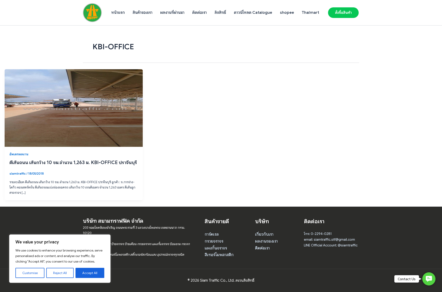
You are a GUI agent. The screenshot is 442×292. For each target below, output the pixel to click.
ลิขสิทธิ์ (220, 12)
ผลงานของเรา (266, 241)
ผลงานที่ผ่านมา (172, 12)
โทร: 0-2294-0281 (318, 234)
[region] (59, 258)
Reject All (60, 273)
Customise (30, 273)
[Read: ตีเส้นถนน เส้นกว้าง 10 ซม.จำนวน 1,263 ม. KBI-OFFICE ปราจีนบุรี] (74, 108)
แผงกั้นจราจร (216, 248)
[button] (343, 12)
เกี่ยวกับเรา (264, 234)
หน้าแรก (118, 12)
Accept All (89, 273)
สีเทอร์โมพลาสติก (219, 254)
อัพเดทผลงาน (18, 154)
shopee (287, 12)
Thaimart (310, 12)
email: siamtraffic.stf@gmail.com (329, 239)
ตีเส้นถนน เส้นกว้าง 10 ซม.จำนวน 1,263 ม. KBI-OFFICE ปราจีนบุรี (73, 162)
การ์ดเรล (212, 234)
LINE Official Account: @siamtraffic (331, 245)
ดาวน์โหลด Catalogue (253, 12)
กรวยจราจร (214, 241)
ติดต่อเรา (199, 12)
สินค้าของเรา (142, 12)
